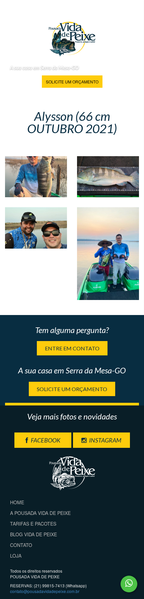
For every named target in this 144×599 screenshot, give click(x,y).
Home (17, 502)
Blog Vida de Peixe (33, 534)
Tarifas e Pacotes (33, 523)
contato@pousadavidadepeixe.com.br (44, 591)
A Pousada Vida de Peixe (40, 513)
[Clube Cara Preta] (36, 176)
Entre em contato (72, 348)
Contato (21, 545)
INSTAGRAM (104, 440)
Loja (15, 555)
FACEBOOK (45, 440)
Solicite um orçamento (72, 81)
